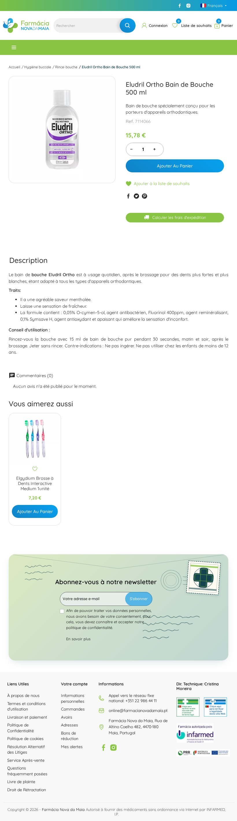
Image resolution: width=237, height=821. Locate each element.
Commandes (73, 709)
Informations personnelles (72, 698)
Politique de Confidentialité (20, 727)
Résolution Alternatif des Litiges (26, 749)
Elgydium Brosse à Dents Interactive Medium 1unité (34, 483)
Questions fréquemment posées (27, 770)
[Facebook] (179, 5)
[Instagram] (188, 5)
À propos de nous (23, 695)
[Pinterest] (144, 196)
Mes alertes (72, 746)
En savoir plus (78, 638)
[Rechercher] (128, 25)
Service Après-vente (26, 760)
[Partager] (128, 196)
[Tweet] (136, 196)
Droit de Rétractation (26, 789)
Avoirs (66, 717)
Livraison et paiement (27, 717)
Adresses (69, 725)
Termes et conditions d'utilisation (26, 706)
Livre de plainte (21, 781)
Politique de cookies (25, 738)
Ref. (130, 121)
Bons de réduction (69, 735)
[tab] (28, 260)
